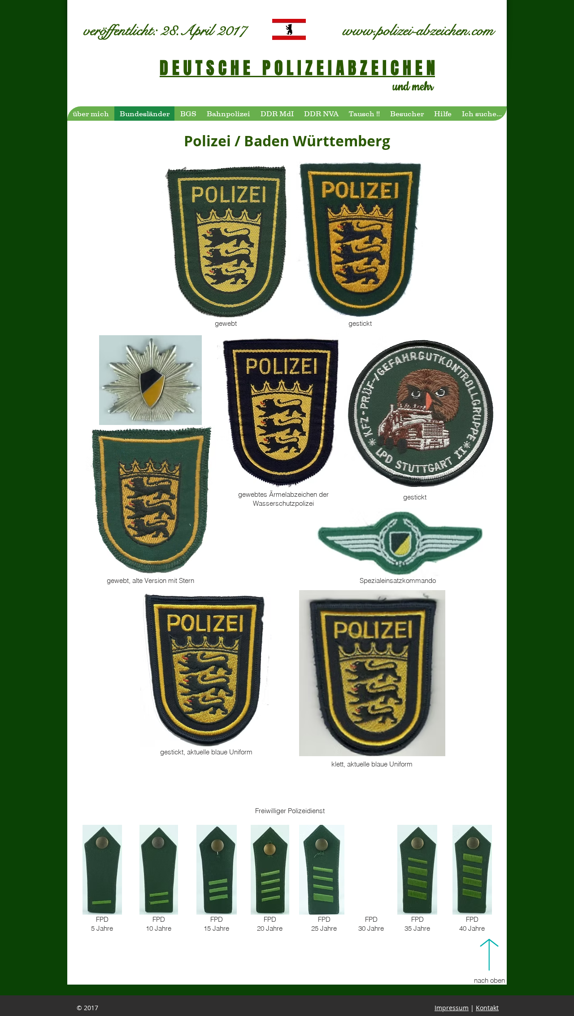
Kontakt (487, 1007)
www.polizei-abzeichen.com (418, 30)
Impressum (452, 1007)
